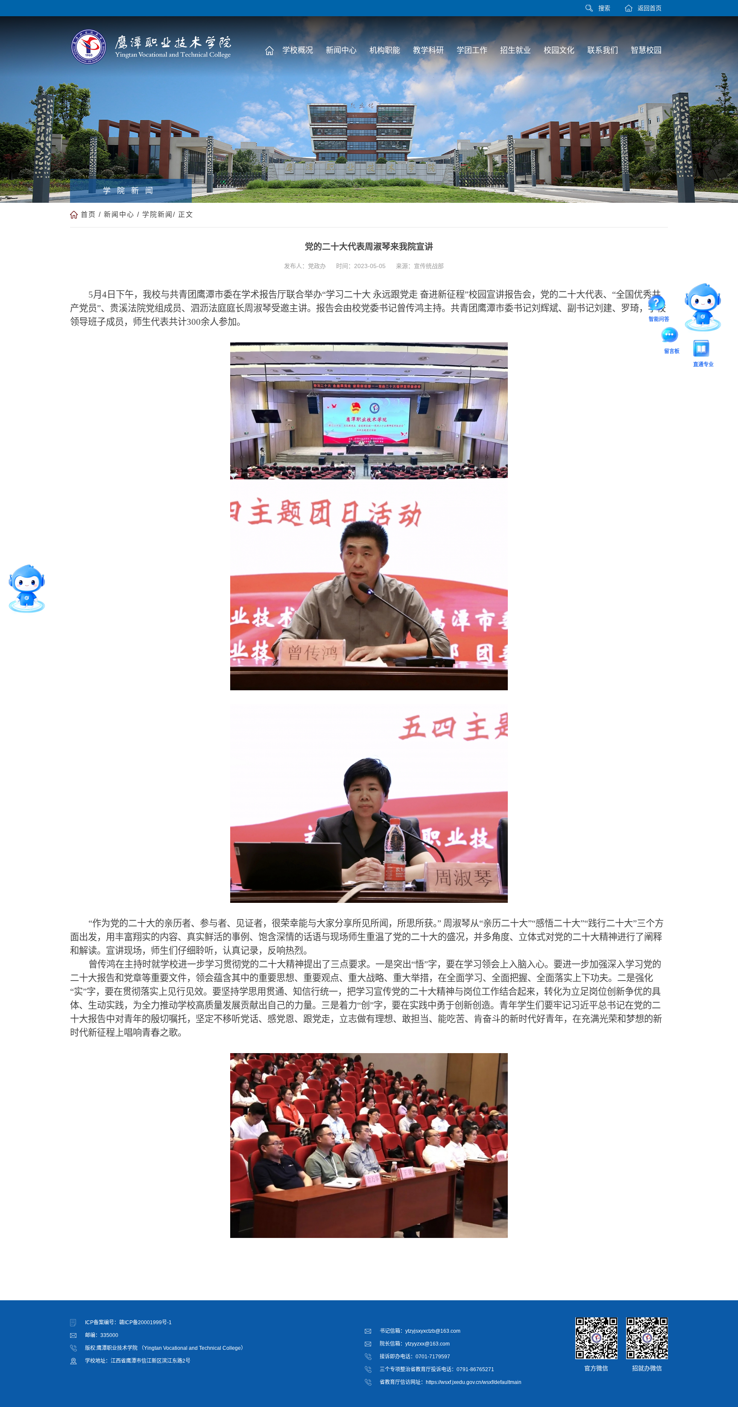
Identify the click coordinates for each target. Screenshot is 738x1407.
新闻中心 (119, 214)
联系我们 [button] (602, 50)
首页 (88, 214)
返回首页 (650, 8)
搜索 (604, 8)
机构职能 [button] (384, 50)
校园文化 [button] (559, 50)
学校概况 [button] (297, 50)
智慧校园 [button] (646, 50)
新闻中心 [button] (341, 50)
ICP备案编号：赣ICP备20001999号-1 (128, 1322)
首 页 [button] (269, 50)
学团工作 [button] (472, 50)
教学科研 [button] (428, 50)
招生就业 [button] (515, 50)
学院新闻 (157, 214)
